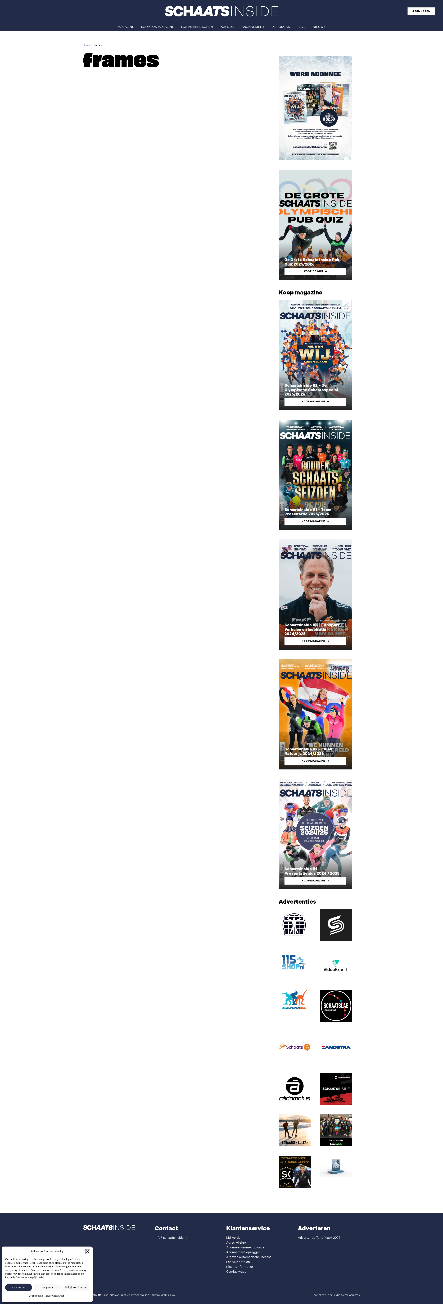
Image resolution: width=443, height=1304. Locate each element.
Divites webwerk (350, 1295)
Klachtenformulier (239, 1267)
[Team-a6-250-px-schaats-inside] (336, 1130)
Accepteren (18, 1287)
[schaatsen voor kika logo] (295, 1047)
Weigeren (47, 1287)
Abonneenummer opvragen (246, 1247)
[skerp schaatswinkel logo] (336, 925)
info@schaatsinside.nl (171, 1238)
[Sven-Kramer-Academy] (295, 1172)
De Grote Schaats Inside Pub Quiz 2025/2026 (312, 262)
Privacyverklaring (54, 1295)
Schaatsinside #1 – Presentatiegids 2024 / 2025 (312, 871)
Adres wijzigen (237, 1242)
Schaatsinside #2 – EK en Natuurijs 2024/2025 (308, 751)
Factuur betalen (238, 1262)
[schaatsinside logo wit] (221, 11)
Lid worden (234, 1238)
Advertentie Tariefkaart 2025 (319, 1238)
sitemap (114, 1295)
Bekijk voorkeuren (76, 1287)
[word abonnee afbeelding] (315, 108)
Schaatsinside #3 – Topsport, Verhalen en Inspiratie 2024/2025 (312, 629)
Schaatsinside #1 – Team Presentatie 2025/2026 (307, 512)
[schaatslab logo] (336, 1006)
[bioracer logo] (295, 925)
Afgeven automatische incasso (249, 1257)
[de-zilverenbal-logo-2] (295, 1000)
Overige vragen (237, 1272)
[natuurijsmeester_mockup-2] (336, 1166)
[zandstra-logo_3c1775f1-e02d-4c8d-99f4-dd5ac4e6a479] (336, 1047)
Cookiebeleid (36, 1295)
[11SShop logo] (295, 962)
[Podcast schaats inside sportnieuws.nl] (336, 1089)
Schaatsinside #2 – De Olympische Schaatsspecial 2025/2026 (311, 390)
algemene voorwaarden (136, 1295)
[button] (87, 1251)
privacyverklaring (163, 1295)
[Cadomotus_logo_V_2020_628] (295, 1089)
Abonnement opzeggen (243, 1252)
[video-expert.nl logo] (336, 965)
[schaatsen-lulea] (295, 1130)
